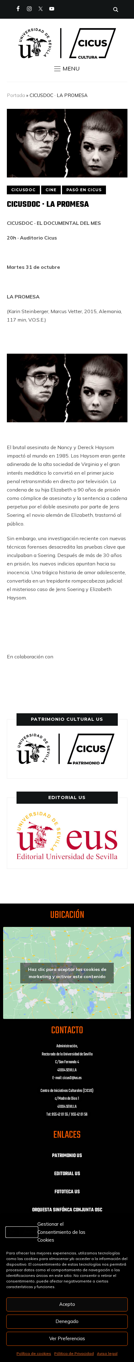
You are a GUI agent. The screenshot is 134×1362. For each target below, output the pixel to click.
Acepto (67, 1304)
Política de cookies (34, 1353)
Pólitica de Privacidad (74, 1353)
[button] (67, 68)
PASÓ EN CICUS (84, 189)
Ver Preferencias (67, 1338)
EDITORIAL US (67, 1174)
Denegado (67, 1321)
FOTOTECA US (67, 1192)
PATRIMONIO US (67, 1156)
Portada (16, 95)
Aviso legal (107, 1353)
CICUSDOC (23, 189)
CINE (50, 189)
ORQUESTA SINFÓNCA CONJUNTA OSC (67, 1210)
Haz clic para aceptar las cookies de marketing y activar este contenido (67, 973)
